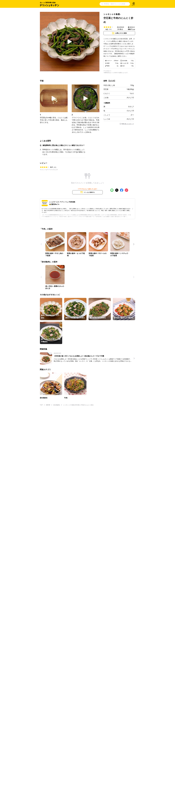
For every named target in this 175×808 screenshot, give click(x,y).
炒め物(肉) (56, 405)
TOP (41, 405)
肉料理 (48, 405)
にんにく (107, 93)
